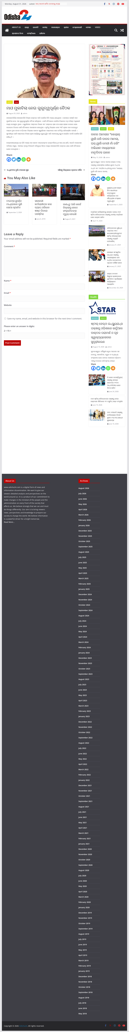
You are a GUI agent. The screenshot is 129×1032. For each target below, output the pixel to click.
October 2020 (84, 859)
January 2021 (84, 844)
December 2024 (85, 594)
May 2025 (82, 568)
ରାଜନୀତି (35, 27)
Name (7, 280)
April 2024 (82, 637)
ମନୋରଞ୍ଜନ (55, 27)
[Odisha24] (7, 30)
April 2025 (82, 573)
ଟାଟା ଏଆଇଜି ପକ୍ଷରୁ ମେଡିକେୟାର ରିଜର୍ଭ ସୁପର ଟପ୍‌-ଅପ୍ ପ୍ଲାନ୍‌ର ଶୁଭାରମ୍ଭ (115, 416)
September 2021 (85, 801)
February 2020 (84, 902)
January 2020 (84, 907)
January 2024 (84, 653)
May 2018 (82, 1013)
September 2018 (85, 992)
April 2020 (82, 891)
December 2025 (85, 531)
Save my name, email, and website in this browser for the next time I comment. (44, 318)
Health (103, 129)
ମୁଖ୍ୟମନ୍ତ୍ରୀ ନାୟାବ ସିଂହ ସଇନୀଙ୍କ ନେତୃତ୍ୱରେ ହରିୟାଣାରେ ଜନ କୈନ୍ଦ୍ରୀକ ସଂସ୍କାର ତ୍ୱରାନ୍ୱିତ (114, 194)
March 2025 (83, 578)
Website (8, 305)
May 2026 (82, 504)
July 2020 (82, 875)
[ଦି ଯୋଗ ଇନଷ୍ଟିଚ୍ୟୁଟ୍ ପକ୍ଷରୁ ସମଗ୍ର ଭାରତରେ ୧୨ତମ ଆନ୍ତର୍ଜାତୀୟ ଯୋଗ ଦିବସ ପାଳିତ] (97, 384)
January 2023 (84, 716)
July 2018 (82, 1003)
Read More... (9, 522)
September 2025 (85, 546)
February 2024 (84, 647)
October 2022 (84, 732)
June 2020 (82, 881)
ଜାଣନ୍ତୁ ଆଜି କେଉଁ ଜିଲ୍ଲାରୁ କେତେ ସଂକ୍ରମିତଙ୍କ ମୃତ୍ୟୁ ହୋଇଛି (72, 209)
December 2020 (85, 849)
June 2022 (82, 753)
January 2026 (84, 525)
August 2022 (83, 743)
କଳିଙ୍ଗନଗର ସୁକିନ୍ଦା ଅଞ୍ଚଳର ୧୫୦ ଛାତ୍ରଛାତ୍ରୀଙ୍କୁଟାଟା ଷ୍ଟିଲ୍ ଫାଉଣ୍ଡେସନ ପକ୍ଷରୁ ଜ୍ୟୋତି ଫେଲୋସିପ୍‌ (114, 234)
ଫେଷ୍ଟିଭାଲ (31, 33)
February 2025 (84, 584)
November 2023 (85, 663)
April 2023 (82, 700)
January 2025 (84, 589)
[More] (28, 159)
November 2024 (85, 599)
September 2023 (85, 674)
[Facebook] (9, 159)
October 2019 (84, 923)
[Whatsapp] (23, 159)
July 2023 (82, 684)
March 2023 (83, 706)
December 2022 (85, 722)
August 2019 (83, 934)
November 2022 (85, 727)
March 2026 (83, 515)
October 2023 (84, 668)
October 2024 (84, 605)
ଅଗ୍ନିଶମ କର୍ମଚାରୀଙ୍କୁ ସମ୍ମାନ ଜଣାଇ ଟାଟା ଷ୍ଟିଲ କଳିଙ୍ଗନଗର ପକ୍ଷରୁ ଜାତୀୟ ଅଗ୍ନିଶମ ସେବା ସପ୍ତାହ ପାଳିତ (107, 214)
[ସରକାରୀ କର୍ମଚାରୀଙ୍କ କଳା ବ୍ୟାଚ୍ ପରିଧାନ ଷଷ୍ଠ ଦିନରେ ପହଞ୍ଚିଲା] (44, 185)
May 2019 (82, 950)
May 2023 (82, 695)
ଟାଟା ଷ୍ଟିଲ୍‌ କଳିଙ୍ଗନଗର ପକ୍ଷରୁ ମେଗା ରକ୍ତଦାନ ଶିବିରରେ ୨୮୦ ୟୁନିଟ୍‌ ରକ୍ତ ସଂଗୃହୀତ (107, 399)
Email (7, 293)
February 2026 (84, 520)
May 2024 (82, 631)
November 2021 (85, 791)
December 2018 (85, 976)
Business (95, 129)
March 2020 (83, 897)
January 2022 (84, 780)
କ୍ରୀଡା (66, 27)
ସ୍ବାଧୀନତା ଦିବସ (17, 33)
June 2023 (82, 690)
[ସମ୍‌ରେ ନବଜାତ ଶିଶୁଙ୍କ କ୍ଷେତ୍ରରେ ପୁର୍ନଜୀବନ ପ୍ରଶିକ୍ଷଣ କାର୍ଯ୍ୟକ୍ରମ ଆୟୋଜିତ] (97, 281)
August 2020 (83, 870)
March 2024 (83, 642)
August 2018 (83, 997)
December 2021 (85, 785)
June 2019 (82, 944)
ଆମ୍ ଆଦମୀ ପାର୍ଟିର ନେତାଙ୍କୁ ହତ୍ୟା (48, 4)
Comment (9, 246)
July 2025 (82, 557)
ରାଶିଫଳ (42, 33)
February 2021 (84, 838)
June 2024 (82, 626)
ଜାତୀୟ (44, 27)
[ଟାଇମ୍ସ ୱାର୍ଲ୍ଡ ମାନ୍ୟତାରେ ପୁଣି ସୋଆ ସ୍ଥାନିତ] (16, 185)
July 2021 (82, 812)
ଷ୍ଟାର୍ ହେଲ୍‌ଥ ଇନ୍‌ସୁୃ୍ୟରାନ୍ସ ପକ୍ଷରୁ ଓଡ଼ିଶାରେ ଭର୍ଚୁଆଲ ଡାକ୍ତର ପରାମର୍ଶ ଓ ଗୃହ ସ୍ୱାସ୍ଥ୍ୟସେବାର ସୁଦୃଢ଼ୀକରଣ (107, 332)
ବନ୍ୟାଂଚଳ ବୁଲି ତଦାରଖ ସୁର (18, 170)
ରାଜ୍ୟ (27, 27)
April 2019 (82, 955)
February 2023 (84, 711)
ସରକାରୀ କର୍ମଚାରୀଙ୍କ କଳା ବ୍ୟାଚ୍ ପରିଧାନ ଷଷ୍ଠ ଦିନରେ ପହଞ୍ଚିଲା (43, 207)
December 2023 (85, 658)
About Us (16, 27)
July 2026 (82, 493)
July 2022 (82, 748)
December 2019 (85, 913)
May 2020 (82, 886)
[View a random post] (122, 30)
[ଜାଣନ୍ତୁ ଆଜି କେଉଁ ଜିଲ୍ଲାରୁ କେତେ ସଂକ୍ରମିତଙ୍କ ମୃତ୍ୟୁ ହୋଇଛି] (72, 185)
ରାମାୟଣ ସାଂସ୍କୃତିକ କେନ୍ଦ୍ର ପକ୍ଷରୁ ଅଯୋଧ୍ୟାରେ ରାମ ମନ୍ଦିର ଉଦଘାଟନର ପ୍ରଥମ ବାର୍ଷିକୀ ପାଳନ (114, 257)
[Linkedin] (19, 159)
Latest (9, 102)
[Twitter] (14, 159)
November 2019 (85, 918)
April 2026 (82, 509)
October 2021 (84, 796)
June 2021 (82, 817)
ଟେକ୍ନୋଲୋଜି (77, 27)
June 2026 (82, 499)
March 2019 (83, 960)
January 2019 (84, 971)
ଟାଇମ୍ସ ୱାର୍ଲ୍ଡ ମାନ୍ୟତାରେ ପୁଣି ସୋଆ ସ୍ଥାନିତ (14, 204)
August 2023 (83, 679)
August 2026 (83, 488)
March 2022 (83, 769)
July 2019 (82, 939)
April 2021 (82, 828)
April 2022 (82, 764)
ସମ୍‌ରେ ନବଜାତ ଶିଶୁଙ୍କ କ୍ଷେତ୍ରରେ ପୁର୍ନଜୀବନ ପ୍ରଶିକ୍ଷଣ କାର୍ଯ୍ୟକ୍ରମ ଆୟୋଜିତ (114, 278)
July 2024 (82, 621)
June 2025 (82, 562)
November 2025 (85, 536)
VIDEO (97, 27)
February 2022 (84, 775)
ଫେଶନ (88, 27)
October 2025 (84, 541)
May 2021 (82, 822)
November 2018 (85, 982)
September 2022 (85, 737)
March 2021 (83, 833)
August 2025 (83, 552)
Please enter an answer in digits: (19, 326)
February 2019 (84, 966)
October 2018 (84, 987)
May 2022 (82, 759)
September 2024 (85, 610)
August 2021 (83, 806)
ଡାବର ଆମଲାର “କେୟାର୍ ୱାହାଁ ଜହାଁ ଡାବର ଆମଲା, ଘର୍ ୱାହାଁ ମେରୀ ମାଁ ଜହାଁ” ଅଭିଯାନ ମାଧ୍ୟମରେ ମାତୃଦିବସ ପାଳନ (105, 143)
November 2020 (85, 854)
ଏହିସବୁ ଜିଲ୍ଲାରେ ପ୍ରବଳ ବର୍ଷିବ (70, 170)
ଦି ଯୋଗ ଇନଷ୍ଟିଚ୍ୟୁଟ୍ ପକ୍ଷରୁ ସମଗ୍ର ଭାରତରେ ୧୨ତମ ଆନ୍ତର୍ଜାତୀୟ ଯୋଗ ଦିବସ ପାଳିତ (115, 382)
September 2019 (85, 928)
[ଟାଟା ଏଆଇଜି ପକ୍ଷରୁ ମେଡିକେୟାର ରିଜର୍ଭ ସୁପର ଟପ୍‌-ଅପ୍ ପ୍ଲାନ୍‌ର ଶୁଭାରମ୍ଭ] (97, 418)
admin (25, 113)
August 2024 (83, 615)
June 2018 (82, 1008)
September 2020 (85, 865)
